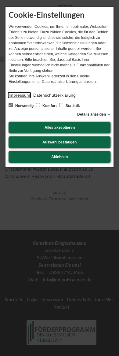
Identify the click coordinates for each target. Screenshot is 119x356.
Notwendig (24, 106)
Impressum (19, 95)
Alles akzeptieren (60, 127)
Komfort (49, 106)
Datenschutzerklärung (54, 95)
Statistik (72, 106)
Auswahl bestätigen (59, 142)
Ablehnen (59, 157)
